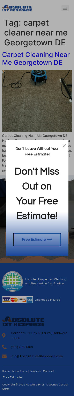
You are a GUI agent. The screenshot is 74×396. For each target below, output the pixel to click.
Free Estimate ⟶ (37, 239)
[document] (37, 198)
